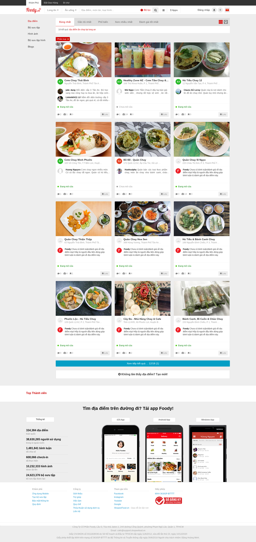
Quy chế (77, 504)
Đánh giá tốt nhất (148, 22)
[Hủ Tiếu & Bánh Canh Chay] (202, 218)
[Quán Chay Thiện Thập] (83, 218)
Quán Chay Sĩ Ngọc (194, 159)
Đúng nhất (65, 22)
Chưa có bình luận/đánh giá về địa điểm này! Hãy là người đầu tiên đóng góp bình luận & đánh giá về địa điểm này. (203, 172)
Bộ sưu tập (34, 27)
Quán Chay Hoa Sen (135, 239)
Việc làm (77, 501)
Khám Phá (34, 3)
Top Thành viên (36, 393)
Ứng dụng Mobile (40, 493)
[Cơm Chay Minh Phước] (83, 139)
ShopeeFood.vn (122, 508)
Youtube (118, 501)
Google (117, 504)
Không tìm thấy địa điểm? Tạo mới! (144, 374)
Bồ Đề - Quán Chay (134, 159)
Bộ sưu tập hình (36, 40)
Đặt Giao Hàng (51, 3)
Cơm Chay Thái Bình (76, 80)
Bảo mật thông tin (40, 501)
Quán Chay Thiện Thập (78, 239)
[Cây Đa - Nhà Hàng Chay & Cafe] (142, 298)
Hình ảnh (33, 33)
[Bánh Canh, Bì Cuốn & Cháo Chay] (202, 298)
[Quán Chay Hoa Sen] (142, 218)
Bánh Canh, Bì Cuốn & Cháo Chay (203, 319)
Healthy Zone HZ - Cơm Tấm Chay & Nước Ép (146, 80)
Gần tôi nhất (84, 22)
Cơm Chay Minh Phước (78, 159)
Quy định (36, 504)
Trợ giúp (77, 497)
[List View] (221, 22)
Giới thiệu (77, 493)
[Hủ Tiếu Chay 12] (202, 59)
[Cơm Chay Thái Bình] (83, 59)
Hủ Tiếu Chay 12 (192, 80)
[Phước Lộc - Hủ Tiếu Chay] (83, 298)
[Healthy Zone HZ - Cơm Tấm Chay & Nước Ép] (142, 59)
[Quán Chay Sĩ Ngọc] (202, 139)
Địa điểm (33, 21)
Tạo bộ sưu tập (39, 497)
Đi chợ (66, 3)
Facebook (118, 493)
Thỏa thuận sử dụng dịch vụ (86, 508)
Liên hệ (76, 511)
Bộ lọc (146, 10)
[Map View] (226, 22)
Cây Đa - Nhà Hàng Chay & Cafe (142, 319)
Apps (174, 10)
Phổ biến (103, 22)
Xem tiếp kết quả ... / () (143, 363)
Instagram (118, 497)
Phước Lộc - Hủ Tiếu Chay (80, 319)
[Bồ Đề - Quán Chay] (142, 139)
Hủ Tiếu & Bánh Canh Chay (199, 239)
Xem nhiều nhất (123, 22)
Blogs (31, 46)
